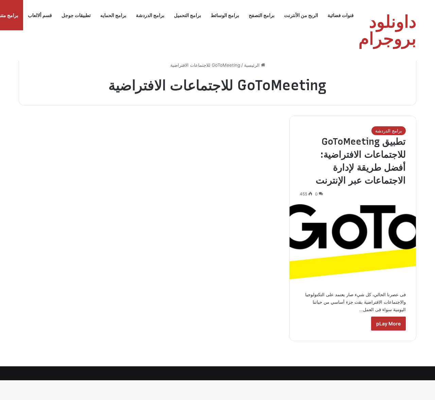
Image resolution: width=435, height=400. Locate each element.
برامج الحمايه (113, 15)
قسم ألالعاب (40, 15)
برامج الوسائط (225, 15)
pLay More (388, 323)
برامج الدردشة (150, 15)
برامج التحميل (187, 15)
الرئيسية (252, 65)
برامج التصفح (262, 15)
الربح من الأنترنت (301, 15)
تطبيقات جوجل (76, 15)
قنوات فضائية (341, 15)
